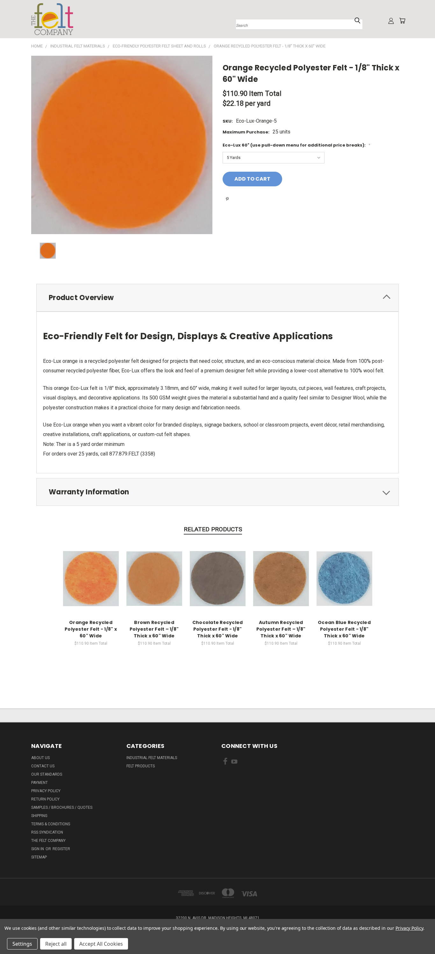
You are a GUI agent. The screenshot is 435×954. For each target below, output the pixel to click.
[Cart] (402, 21)
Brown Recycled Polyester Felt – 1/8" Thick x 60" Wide (154, 629)
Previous (417, 934)
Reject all (56, 943)
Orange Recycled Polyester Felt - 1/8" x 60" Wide (91, 629)
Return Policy (45, 799)
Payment (39, 782)
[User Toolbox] (391, 21)
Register (61, 849)
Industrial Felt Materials (151, 758)
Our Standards (46, 774)
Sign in (38, 849)
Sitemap (39, 857)
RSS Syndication (47, 832)
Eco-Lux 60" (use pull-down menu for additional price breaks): (296, 145)
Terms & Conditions (50, 824)
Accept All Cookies (101, 943)
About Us (40, 758)
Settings (22, 943)
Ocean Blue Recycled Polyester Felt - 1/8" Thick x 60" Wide (344, 629)
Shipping (39, 816)
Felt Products (140, 766)
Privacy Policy (46, 791)
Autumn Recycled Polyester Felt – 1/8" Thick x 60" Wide (280, 629)
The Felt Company (48, 840)
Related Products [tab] (213, 529)
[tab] (217, 298)
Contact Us (42, 766)
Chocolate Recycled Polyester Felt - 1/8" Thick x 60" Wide (217, 629)
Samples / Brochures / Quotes (61, 807)
